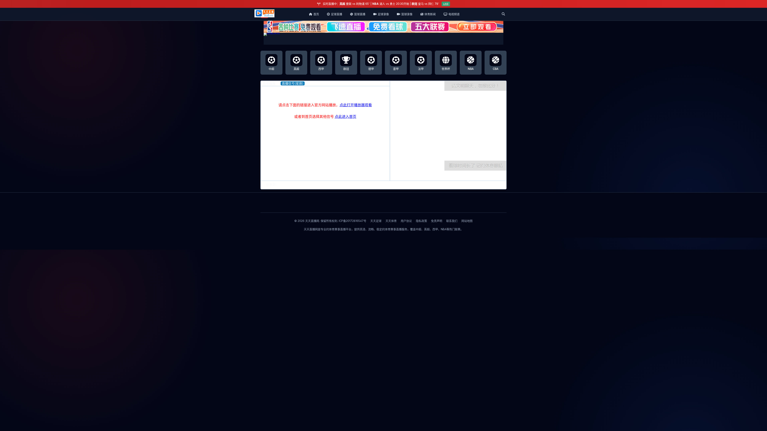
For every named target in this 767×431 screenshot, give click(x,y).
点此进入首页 (345, 117)
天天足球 (376, 220)
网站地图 (467, 220)
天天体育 (391, 220)
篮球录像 (406, 14)
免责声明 (436, 220)
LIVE (445, 3)
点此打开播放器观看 (356, 105)
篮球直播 (359, 14)
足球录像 (383, 14)
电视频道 (454, 14)
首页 (316, 14)
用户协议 (406, 220)
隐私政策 (421, 220)
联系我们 (451, 220)
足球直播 (336, 14)
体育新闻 (430, 14)
